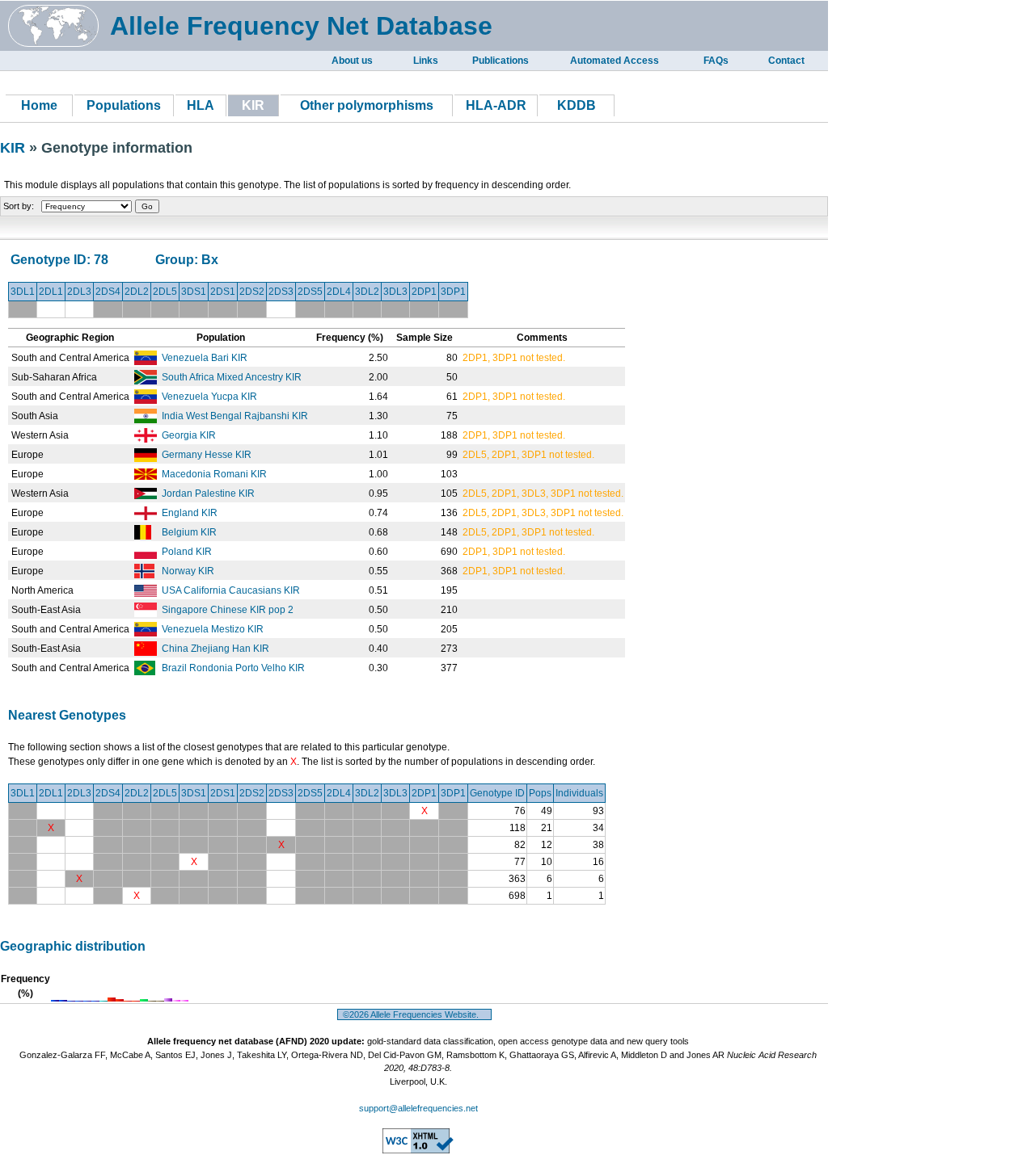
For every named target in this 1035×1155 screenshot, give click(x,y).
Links (425, 60)
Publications (500, 60)
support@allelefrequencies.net (418, 1108)
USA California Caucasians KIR (231, 590)
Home (39, 105)
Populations (124, 105)
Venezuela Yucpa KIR (209, 396)
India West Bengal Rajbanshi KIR (235, 416)
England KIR (190, 513)
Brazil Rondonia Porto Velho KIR (233, 668)
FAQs (716, 60)
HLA (200, 105)
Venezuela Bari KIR (204, 357)
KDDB (576, 105)
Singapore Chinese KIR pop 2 (228, 609)
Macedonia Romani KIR (214, 474)
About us (352, 60)
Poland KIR (187, 551)
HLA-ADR (496, 105)
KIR (14, 148)
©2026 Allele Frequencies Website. (414, 1014)
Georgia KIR (189, 435)
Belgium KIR (189, 532)
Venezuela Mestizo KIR (213, 629)
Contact (786, 60)
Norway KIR (188, 571)
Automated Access (614, 60)
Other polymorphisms (366, 105)
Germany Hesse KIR (206, 454)
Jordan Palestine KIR (208, 493)
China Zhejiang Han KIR (215, 648)
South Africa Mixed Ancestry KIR (232, 377)
